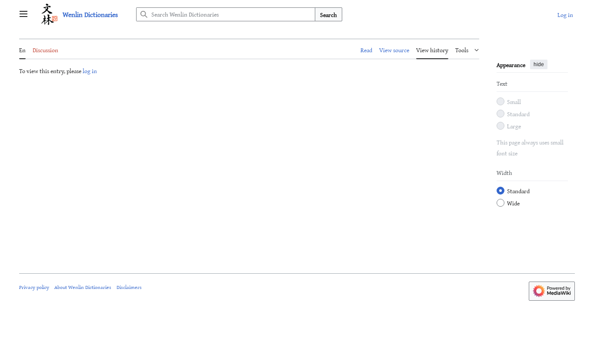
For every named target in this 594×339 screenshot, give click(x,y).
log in (90, 70)
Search (328, 14)
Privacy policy (34, 287)
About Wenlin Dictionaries (82, 287)
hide (539, 64)
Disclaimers (129, 287)
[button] (23, 14)
